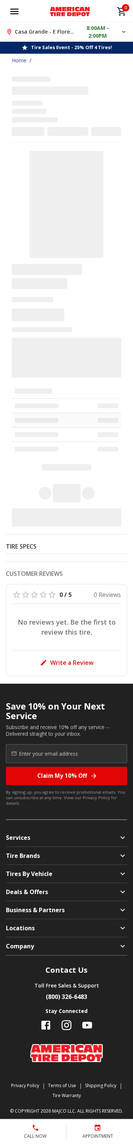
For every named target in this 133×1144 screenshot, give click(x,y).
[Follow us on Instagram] (66, 1025)
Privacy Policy (96, 797)
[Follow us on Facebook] (46, 1025)
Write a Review (71, 663)
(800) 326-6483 (66, 997)
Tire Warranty (66, 1095)
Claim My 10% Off (62, 775)
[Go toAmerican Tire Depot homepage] (70, 11)
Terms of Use (62, 1085)
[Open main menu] (14, 11)
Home (19, 60)
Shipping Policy (100, 1085)
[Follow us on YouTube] (87, 1025)
